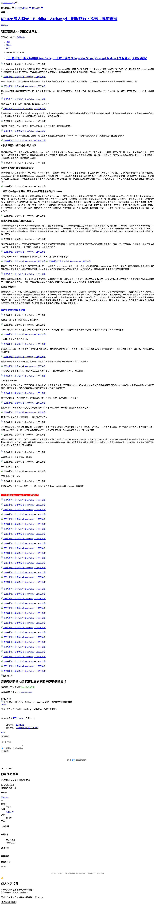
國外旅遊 (20, 725)
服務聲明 (100, 873)
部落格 (9, 45)
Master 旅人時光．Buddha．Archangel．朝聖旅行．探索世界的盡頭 (59, 19)
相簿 (8, 42)
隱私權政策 (91, 873)
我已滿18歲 (6, 902)
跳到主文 (5, 25)
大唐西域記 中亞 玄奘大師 (27, 728)
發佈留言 (5, 751)
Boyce (3, 704)
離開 (14, 902)
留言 (21, 718)
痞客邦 (16, 718)
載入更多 (5, 736)
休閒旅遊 (21, 37)
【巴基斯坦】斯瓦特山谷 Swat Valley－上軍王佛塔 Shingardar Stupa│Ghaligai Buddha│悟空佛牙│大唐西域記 (76, 58)
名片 (8, 48)
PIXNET (59, 873)
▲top (3, 732)
